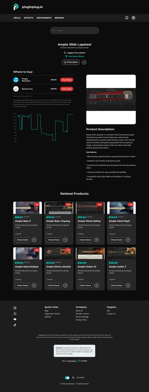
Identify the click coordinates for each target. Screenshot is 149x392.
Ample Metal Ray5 (119, 221)
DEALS (17, 18)
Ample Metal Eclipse (27, 266)
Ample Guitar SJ (87, 266)
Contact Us (111, 314)
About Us (79, 311)
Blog (46, 311)
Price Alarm (71, 62)
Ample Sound (83, 48)
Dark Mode (78, 377)
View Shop (67, 80)
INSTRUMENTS (44, 18)
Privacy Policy (81, 320)
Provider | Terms (82, 314)
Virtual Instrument (68, 48)
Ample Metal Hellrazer (90, 221)
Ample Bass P (23, 221)
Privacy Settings (82, 317)
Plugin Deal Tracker (52, 314)
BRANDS (59, 18)
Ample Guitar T (117, 266)
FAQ (108, 311)
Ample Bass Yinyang (58, 221)
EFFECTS (28, 18)
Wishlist (48, 317)
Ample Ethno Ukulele (58, 266)
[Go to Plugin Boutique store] (16, 80)
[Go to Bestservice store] (16, 89)
